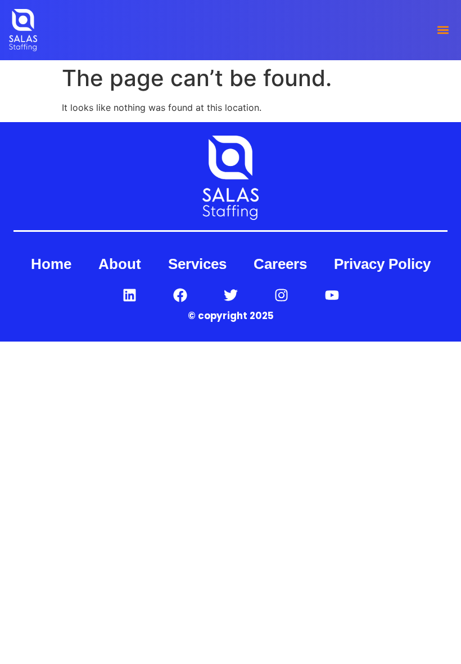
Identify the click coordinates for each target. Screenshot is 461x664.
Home (51, 263)
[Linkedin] (129, 295)
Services (197, 263)
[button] (442, 30)
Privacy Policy (382, 263)
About (119, 263)
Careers (280, 263)
